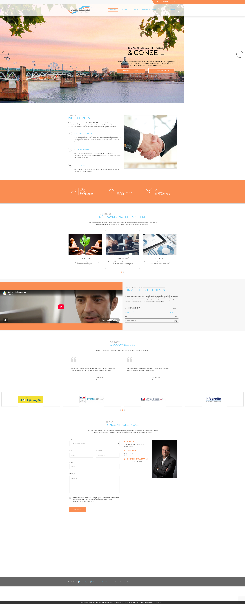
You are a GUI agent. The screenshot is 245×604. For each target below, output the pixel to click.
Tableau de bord (149, 10)
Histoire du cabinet (84, 133)
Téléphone (99, 451)
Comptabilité (85, 258)
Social (160, 258)
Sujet (71, 439)
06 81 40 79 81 (163, 2)
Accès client (173, 2)
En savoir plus (158, 602)
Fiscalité (122, 258)
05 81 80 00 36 (128, 453)
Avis (161, 10)
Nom (71, 451)
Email (71, 462)
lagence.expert (133, 582)
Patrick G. (156, 378)
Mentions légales (84, 582)
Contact (171, 10)
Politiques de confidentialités (100, 582)
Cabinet (123, 10)
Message (72, 474)
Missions (134, 10)
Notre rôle (79, 166)
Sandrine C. (101, 378)
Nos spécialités (81, 150)
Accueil (113, 10)
